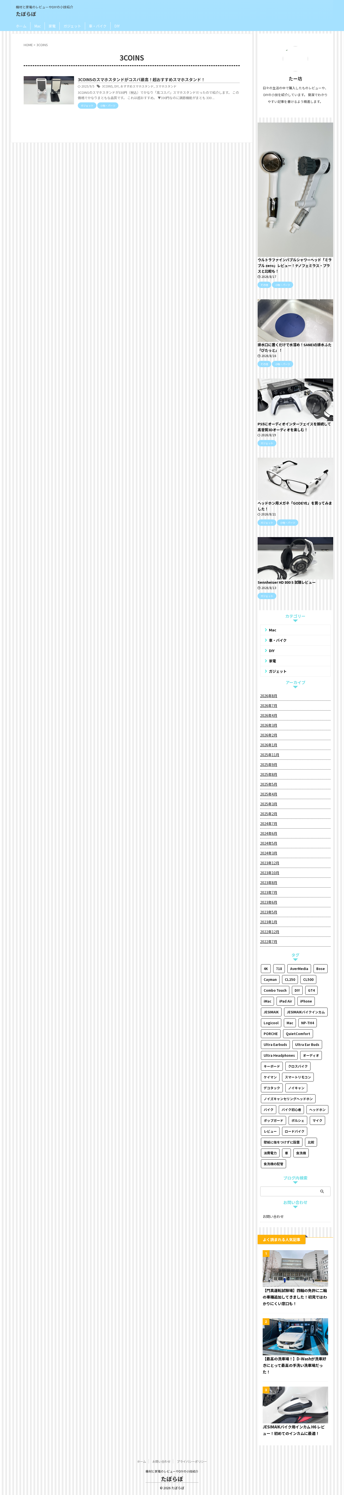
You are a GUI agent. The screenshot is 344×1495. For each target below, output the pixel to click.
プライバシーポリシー (192, 1461)
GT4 (311, 990)
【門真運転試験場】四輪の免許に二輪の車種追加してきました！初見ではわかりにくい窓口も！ (295, 1296)
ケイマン (270, 1077)
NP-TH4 (307, 1022)
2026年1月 (268, 744)
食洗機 (301, 1153)
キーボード (272, 1066)
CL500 (308, 979)
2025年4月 (268, 794)
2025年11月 (269, 754)
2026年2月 (268, 735)
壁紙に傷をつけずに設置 (282, 1142)
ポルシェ (297, 1120)
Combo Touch (275, 990)
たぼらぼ (26, 13)
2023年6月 (268, 902)
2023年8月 (268, 882)
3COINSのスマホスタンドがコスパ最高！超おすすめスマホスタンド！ (141, 79)
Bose (320, 968)
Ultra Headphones (279, 1055)
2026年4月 (268, 715)
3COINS (107, 86)
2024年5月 (268, 843)
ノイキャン (296, 1088)
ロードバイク (294, 1131)
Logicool (271, 1022)
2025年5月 (268, 784)
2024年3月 (268, 853)
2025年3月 (268, 803)
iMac (267, 1001)
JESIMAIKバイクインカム (306, 1012)
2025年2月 (268, 813)
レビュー (270, 1131)
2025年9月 (268, 764)
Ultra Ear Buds (307, 1044)
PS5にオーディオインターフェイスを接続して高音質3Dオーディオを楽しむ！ (294, 426)
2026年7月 (268, 705)
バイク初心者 (291, 1109)
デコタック (272, 1088)
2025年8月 (268, 774)
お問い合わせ (273, 1216)
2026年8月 (268, 695)
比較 (311, 1142)
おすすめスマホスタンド (137, 86)
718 (279, 968)
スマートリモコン (298, 1077)
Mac (37, 25)
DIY (117, 25)
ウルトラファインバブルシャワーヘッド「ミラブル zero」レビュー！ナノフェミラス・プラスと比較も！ (295, 265)
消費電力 (270, 1153)
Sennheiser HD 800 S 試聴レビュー (287, 582)
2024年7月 (268, 823)
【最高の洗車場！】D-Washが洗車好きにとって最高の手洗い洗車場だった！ (294, 1365)
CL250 (290, 979)
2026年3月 (268, 725)
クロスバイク (298, 1066)
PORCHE (271, 1033)
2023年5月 (268, 912)
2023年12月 (269, 862)
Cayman (270, 979)
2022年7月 (268, 941)
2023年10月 (269, 872)
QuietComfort (298, 1033)
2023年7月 (268, 892)
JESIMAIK (271, 1012)
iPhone (306, 1001)
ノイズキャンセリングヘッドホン (288, 1098)
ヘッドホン (317, 1109)
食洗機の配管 (273, 1163)
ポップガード (273, 1120)
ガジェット (72, 25)
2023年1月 (268, 921)
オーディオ (311, 1055)
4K (266, 968)
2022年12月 (269, 931)
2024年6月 (268, 833)
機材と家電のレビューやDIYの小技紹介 (172, 1471)
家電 (52, 25)
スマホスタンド (166, 86)
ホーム (21, 25)
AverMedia (299, 968)
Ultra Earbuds (275, 1044)
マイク (317, 1120)
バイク (268, 1109)
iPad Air (285, 1001)
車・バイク (98, 25)
